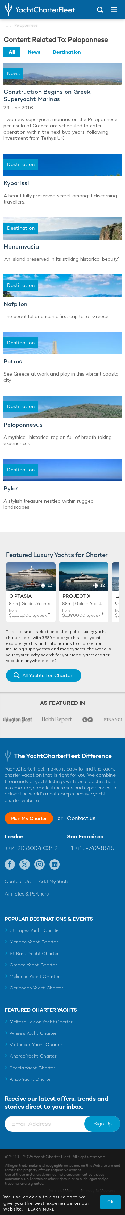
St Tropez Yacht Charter (35, 930)
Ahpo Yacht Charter (31, 1079)
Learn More (41, 1209)
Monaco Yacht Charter (34, 942)
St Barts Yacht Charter (34, 953)
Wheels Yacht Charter (33, 1033)
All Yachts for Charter (47, 675)
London (14, 836)
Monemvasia (21, 246)
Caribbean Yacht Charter (36, 988)
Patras (12, 361)
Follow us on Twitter (24, 864)
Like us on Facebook (10, 864)
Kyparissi (16, 183)
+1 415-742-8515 (90, 848)
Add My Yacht (54, 881)
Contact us (81, 818)
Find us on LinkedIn (54, 864)
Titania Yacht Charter (32, 1068)
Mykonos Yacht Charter (34, 976)
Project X (76, 596)
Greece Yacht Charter (33, 965)
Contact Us (18, 881)
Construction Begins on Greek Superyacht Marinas (47, 95)
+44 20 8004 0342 (31, 848)
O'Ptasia (20, 596)
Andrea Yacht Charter (33, 1056)
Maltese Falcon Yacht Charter (41, 1022)
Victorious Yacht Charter (36, 1044)
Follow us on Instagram (39, 864)
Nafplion (15, 304)
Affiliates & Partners (27, 894)
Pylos (11, 488)
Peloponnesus (23, 425)
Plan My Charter (29, 818)
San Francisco (85, 836)
